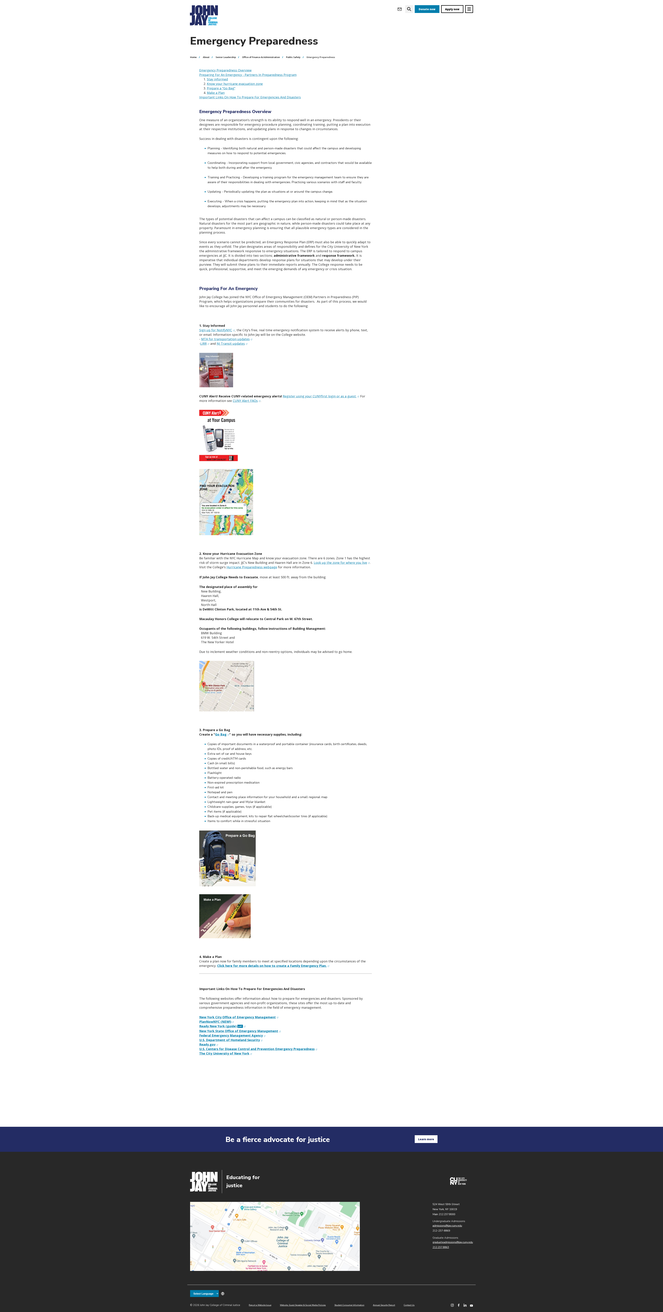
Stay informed (217, 79)
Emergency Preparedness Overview (225, 70)
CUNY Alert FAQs (247, 401)
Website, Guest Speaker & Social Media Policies (303, 1305)
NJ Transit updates (232, 343)
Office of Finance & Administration (261, 57)
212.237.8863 (441, 1247)
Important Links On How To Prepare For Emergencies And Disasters (250, 97)
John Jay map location (275, 1236)
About (206, 57)
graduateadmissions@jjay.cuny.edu (453, 1242)
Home (193, 57)
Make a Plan (216, 93)
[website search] (409, 9)
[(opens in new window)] (458, 1184)
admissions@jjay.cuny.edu (447, 1225)
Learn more (426, 1139)
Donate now (427, 9)
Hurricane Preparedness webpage (252, 567)
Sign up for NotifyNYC (217, 330)
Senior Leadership (226, 57)
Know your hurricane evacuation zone (235, 84)
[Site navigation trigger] (469, 9)
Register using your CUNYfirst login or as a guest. (321, 396)
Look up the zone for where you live (342, 563)
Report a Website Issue (260, 1305)
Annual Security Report (384, 1305)
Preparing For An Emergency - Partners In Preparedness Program (248, 75)
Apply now (452, 9)
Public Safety (293, 57)
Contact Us (409, 1305)
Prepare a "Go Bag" (221, 88)
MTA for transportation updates (226, 339)
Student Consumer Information (349, 1305)
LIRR (204, 343)
